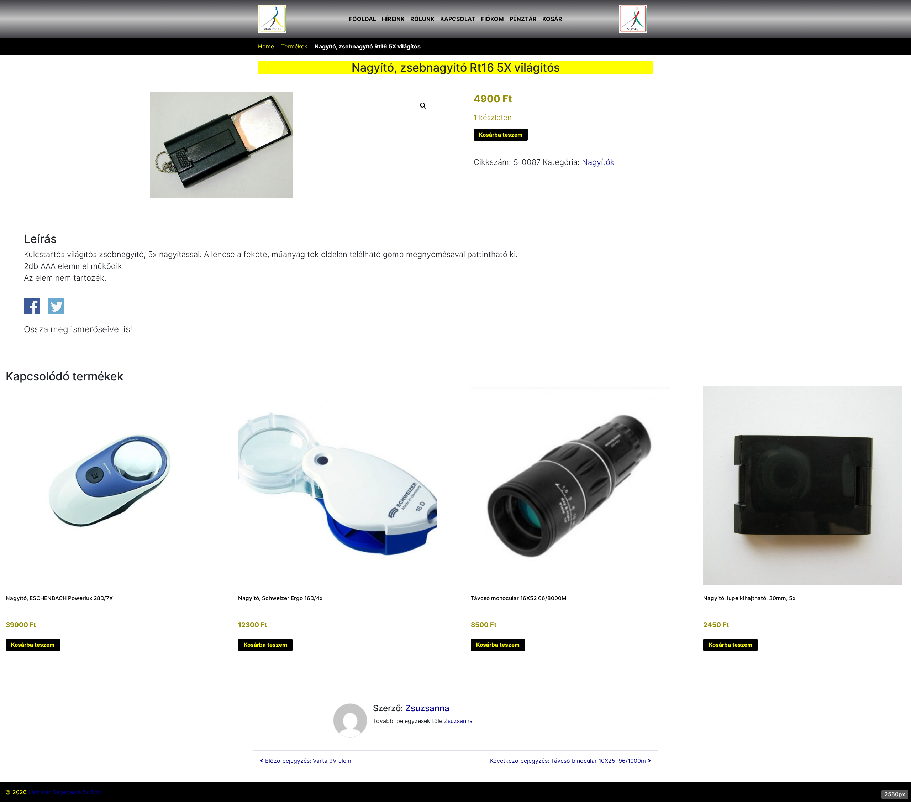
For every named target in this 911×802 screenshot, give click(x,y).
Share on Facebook (32, 306)
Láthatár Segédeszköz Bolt (64, 792)
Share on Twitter (56, 306)
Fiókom (492, 18)
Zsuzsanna (427, 708)
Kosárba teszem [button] (32, 644)
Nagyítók (598, 162)
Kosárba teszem (500, 134)
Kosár (552, 18)
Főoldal (362, 18)
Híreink (393, 18)
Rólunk (422, 18)
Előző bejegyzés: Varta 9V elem (308, 760)
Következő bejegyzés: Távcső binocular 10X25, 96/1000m (568, 760)
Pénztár (523, 18)
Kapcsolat (457, 18)
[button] (423, 105)
